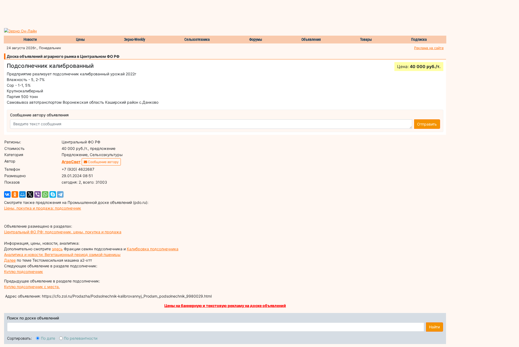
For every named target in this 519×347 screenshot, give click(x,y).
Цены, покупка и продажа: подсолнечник (42, 208)
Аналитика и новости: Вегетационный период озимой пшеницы (62, 254)
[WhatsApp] (45, 194)
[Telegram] (60, 194)
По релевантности (80, 338)
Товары (366, 39)
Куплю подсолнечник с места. (32, 286)
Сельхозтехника (197, 39)
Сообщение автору (103, 162)
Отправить (427, 124)
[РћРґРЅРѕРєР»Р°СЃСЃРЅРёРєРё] (15, 194)
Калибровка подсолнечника (152, 249)
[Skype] (52, 194)
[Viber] (37, 194)
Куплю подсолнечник (23, 271)
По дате (48, 338)
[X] (30, 194)
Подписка (419, 39)
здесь (57, 249)
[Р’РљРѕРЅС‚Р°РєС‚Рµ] (7, 194)
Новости (30, 39)
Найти (434, 327)
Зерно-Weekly (134, 39)
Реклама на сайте (429, 48)
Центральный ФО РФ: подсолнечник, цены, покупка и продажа (62, 232)
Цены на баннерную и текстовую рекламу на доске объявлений (225, 305)
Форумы (255, 39)
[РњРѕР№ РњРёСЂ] (22, 194)
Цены (80, 39)
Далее (10, 260)
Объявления (311, 39)
